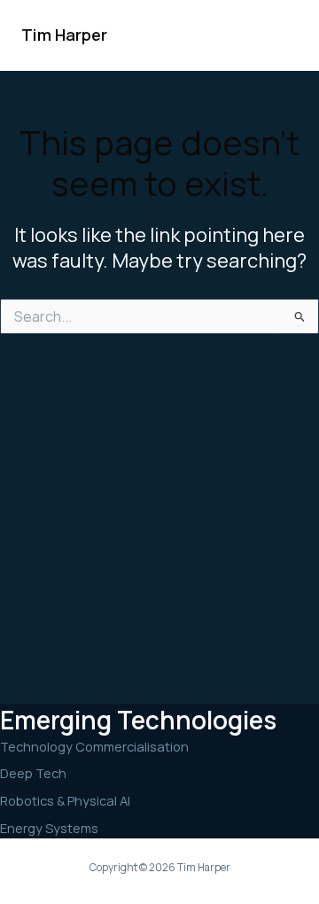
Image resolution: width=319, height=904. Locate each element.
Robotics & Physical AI (65, 800)
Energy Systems (49, 828)
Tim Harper (64, 34)
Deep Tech (33, 773)
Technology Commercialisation (94, 746)
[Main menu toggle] (278, 35)
